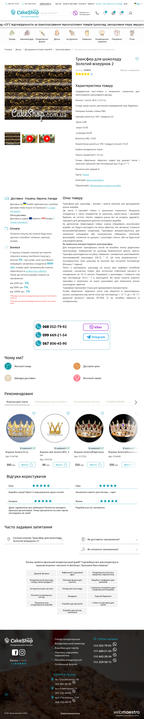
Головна (8, 49)
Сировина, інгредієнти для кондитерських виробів (103, 588)
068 (102, 645)
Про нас (58, 3)
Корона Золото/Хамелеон (123, 451)
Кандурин (72, 596)
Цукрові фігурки (41, 573)
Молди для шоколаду (72, 588)
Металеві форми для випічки (72, 581)
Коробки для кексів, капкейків (72, 611)
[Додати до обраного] (34, 414)
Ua (138, 4)
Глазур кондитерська (67, 638)
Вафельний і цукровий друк (72, 573)
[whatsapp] (115, 644)
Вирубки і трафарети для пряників (103, 581)
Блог (126, 3)
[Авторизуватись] (130, 13)
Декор (18, 49)
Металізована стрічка (87, 401)
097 (63, 692)
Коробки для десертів (72, 603)
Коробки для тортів (67, 647)
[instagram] (22, 652)
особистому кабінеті (36, 270)
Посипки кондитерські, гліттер (41, 596)
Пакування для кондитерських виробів (41, 603)
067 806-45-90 (30, 4)
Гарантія (91, 3)
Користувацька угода (70, 713)
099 (102, 651)
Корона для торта (17, 401)
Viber (98, 327)
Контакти (82, 3)
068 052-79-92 (13, 4)
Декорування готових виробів (38, 49)
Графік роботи (45, 3)
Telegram (98, 337)
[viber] (115, 655)
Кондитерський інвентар (70, 643)
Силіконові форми (66, 664)
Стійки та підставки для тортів (103, 603)
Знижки (99, 3)
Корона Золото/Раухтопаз (89, 451)
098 (102, 656)
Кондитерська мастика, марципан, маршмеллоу (103, 573)
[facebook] (15, 652)
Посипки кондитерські (68, 659)
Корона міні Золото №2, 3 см (54, 453)
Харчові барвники (103, 596)
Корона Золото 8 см (17, 451)
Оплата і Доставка (70, 3)
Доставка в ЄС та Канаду (112, 3)
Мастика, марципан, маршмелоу (66, 654)
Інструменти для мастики (41, 588)
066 (102, 661)
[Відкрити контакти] (97, 13)
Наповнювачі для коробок (51, 401)
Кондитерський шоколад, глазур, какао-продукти (41, 581)
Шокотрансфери (63, 49)
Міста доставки (18, 215)
